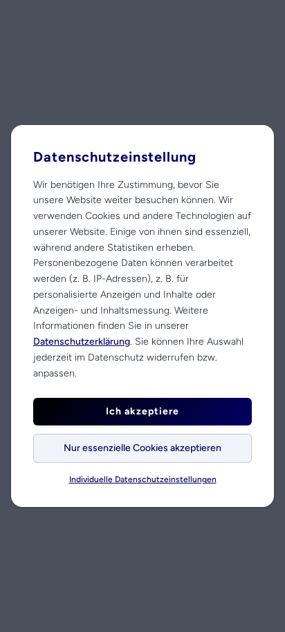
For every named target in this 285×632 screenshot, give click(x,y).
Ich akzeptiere (142, 411)
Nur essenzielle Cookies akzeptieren (142, 448)
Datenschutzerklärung (81, 341)
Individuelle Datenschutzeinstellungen (143, 479)
